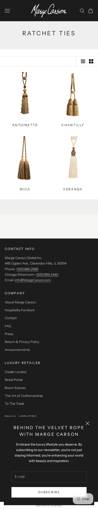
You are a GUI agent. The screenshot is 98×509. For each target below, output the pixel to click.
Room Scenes (15, 388)
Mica (25, 189)
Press (9, 334)
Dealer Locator (16, 372)
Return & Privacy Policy (22, 342)
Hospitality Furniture (20, 310)
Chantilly (72, 125)
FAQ (8, 326)
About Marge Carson (20, 302)
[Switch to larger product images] (83, 61)
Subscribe (49, 492)
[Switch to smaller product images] (91, 61)
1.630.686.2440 (47, 274)
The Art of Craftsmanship (24, 396)
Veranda (73, 189)
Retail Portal (14, 380)
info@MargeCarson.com (33, 280)
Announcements (17, 350)
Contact (11, 318)
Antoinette (25, 125)
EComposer (55, 505)
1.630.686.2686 (27, 269)
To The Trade (14, 403)
